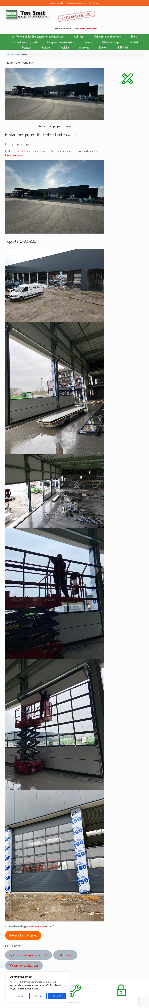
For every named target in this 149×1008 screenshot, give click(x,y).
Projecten (26, 47)
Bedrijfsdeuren (65, 955)
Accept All (57, 996)
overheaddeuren (37, 926)
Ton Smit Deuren (13, 54)
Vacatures (84, 47)
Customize (19, 996)
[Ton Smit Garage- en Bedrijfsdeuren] (28, 14)
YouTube (65, 47)
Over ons (45, 47)
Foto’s (134, 36)
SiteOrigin (78, 1002)
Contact (134, 42)
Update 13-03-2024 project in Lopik (28, 955)
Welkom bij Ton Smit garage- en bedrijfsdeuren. (40, 36)
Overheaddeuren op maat (24, 42)
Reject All (38, 996)
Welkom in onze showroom (107, 36)
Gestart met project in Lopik (54, 126)
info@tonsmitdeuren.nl (88, 28)
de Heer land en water (29, 150)
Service (88, 42)
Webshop (79, 36)
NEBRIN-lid (122, 47)
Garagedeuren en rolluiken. (60, 42)
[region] (38, 987)
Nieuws (102, 47)
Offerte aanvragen (111, 42)
